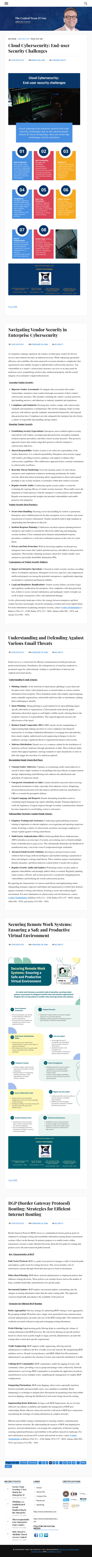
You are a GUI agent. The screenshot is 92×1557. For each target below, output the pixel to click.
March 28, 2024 (38, 60)
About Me (40, 1492)
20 (69, 1463)
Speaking (40, 1504)
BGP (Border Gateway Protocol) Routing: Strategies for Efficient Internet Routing (39, 1208)
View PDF (12, 306)
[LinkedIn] (46, 1537)
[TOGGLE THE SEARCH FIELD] (85, 3)
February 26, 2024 (40, 1223)
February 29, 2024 (40, 344)
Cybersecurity (59, 60)
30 (74, 1463)
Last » (8, 1466)
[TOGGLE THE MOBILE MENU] (6, 3)
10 (65, 1463)
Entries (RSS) (37, 1552)
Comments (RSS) (54, 1552)
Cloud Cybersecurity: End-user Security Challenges (38, 48)
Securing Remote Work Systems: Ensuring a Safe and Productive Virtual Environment (40, 929)
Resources (40, 1500)
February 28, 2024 (40, 945)
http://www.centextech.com (45, 1511)
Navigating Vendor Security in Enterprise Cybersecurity (37, 332)
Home (39, 1487)
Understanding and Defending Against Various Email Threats (46, 640)
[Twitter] (41, 1537)
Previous (33, 1463)
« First (24, 1463)
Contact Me (41, 1496)
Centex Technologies (69, 1549)
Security (59, 344)
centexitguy (17, 60)
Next (83, 1463)
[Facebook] (36, 1537)
